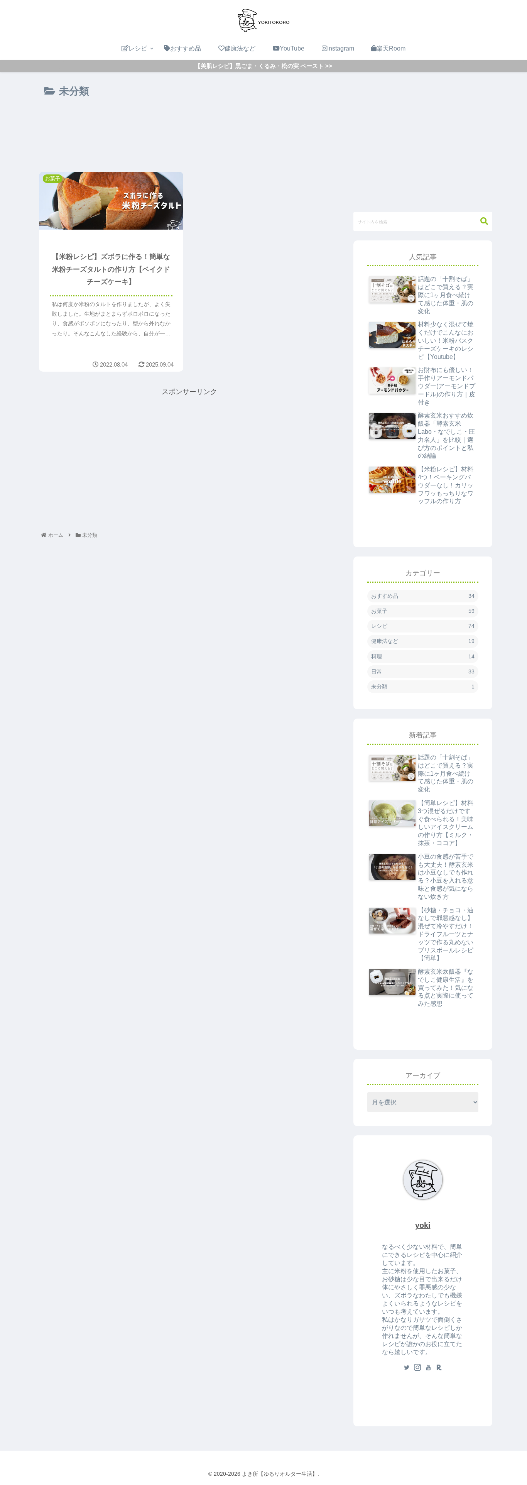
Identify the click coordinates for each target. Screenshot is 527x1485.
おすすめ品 (423, 596)
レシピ (423, 626)
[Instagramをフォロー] (417, 1368)
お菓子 (423, 611)
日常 (423, 671)
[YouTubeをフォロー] (428, 1368)
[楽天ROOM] (439, 1368)
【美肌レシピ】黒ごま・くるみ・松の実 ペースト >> (263, 66)
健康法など (423, 641)
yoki (423, 1225)
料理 (423, 656)
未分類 (423, 686)
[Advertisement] (189, 130)
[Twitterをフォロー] (406, 1368)
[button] (480, 221)
